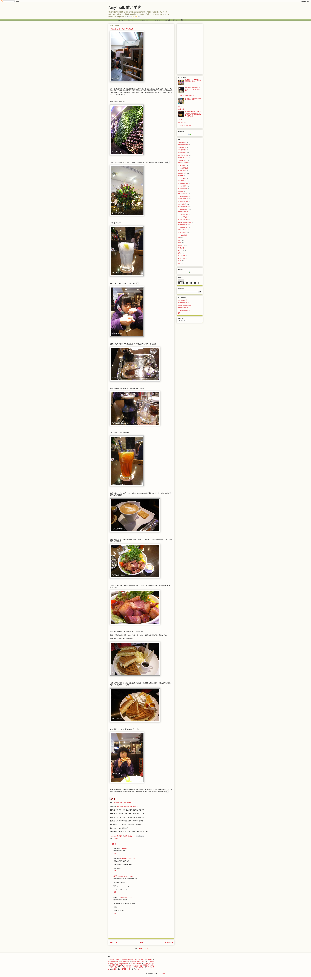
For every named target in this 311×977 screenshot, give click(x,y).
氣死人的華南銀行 (182, 122)
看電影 (179, 253)
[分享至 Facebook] (142, 836)
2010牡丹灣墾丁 (182, 165)
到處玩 (179, 242)
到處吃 (116, 838)
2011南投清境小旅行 (183, 168)
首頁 (111, 20)
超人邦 (115, 876)
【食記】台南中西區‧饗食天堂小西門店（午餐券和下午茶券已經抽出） (193, 89)
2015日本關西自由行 (183, 199)
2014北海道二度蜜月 (183, 193)
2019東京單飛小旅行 (183, 224)
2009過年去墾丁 (182, 160)
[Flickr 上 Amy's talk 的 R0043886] (135, 532)
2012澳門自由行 (182, 178)
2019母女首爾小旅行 (183, 300)
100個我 (180, 119)
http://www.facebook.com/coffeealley (127, 806)
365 (179, 237)
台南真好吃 (167, 20)
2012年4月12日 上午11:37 (125, 876)
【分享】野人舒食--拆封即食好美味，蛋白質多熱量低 (193, 99)
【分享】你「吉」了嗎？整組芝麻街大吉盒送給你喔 (193, 80)
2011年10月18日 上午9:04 (127, 858)
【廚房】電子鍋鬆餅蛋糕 (185, 125)
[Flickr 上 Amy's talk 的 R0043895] (127, 782)
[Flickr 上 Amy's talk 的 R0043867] (127, 155)
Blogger (163, 973)
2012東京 (180, 175)
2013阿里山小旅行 (182, 188)
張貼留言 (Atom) (143, 948)
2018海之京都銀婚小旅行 (143, 20)
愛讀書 (137, 969)
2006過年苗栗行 (182, 150)
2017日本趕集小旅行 (183, 214)
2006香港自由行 (182, 152)
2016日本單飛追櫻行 (183, 206)
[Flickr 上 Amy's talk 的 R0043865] (127, 81)
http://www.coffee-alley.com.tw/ (122, 802)
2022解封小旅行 (130, 20)
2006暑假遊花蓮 (182, 147)
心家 (179, 313)
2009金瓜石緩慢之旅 (183, 162)
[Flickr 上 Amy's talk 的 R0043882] (135, 578)
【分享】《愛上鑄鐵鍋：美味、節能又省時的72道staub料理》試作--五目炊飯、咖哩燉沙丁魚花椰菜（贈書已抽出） (193, 114)
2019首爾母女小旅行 (183, 227)
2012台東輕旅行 (182, 173)
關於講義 (180, 106)
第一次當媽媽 (181, 255)
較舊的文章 (169, 942)
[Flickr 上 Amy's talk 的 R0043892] (135, 722)
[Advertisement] (189, 48)
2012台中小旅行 (182, 170)
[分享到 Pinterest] (143, 836)
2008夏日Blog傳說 (182, 157)
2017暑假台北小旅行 (149, 963)
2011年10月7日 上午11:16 (127, 848)
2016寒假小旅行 (182, 204)
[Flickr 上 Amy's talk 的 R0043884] (135, 624)
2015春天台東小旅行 (183, 201)
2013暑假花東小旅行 (183, 183)
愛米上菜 (175, 20)
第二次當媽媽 (181, 258)
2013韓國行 (181, 191)
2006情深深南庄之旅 (183, 144)
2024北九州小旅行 (182, 235)
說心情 (179, 260)
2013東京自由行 (182, 186)
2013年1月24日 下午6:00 (125, 897)
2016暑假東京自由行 (183, 209)
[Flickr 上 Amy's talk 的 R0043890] (135, 676)
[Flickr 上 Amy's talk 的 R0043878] (127, 486)
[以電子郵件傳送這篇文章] (137, 836)
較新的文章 (113, 942)
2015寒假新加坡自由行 (184, 196)
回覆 (114, 853)
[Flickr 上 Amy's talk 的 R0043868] (127, 215)
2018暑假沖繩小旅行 (183, 219)
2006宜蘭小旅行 (182, 142)
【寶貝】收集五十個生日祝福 (186, 95)
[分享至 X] (140, 836)
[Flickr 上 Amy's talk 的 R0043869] (127, 276)
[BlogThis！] (139, 836)
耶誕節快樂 (181, 109)
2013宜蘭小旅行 (182, 181)
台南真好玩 (181, 248)
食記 (179, 263)
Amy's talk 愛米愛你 (124, 7)
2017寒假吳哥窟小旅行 (184, 211)
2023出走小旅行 (119, 20)
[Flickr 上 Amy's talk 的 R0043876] (135, 425)
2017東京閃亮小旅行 (156, 20)
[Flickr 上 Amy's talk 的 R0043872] (127, 337)
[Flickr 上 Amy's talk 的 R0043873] (135, 381)
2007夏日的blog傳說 (183, 155)
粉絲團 (182, 20)
